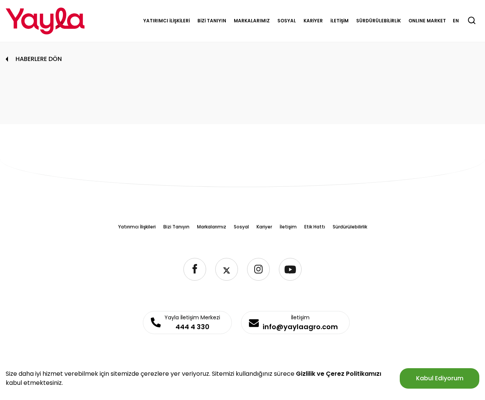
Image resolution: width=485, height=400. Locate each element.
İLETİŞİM (339, 20)
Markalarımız (211, 226)
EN (456, 20)
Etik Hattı (314, 226)
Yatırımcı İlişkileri (137, 226)
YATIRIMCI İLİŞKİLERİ (166, 20)
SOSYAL (286, 20)
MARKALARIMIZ (252, 20)
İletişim (288, 226)
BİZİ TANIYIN (211, 20)
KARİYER (313, 20)
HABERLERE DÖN (39, 59)
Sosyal (241, 226)
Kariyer (264, 226)
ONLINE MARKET (427, 20)
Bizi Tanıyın (176, 226)
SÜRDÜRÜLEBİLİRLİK (378, 20)
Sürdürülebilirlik (350, 226)
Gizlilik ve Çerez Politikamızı (338, 373)
